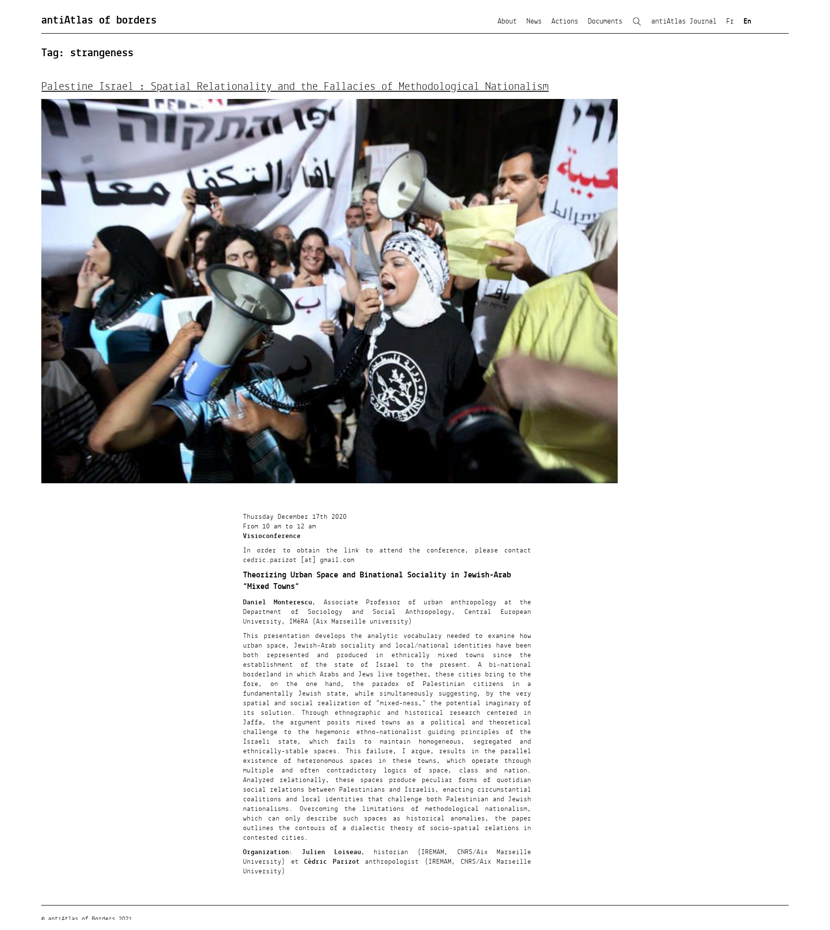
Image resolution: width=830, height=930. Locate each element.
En (747, 21)
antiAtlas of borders (99, 21)
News (534, 21)
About (507, 21)
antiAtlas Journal (684, 21)
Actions (564, 21)
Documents (605, 21)
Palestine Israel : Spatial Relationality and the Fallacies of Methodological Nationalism (295, 87)
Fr (730, 21)
